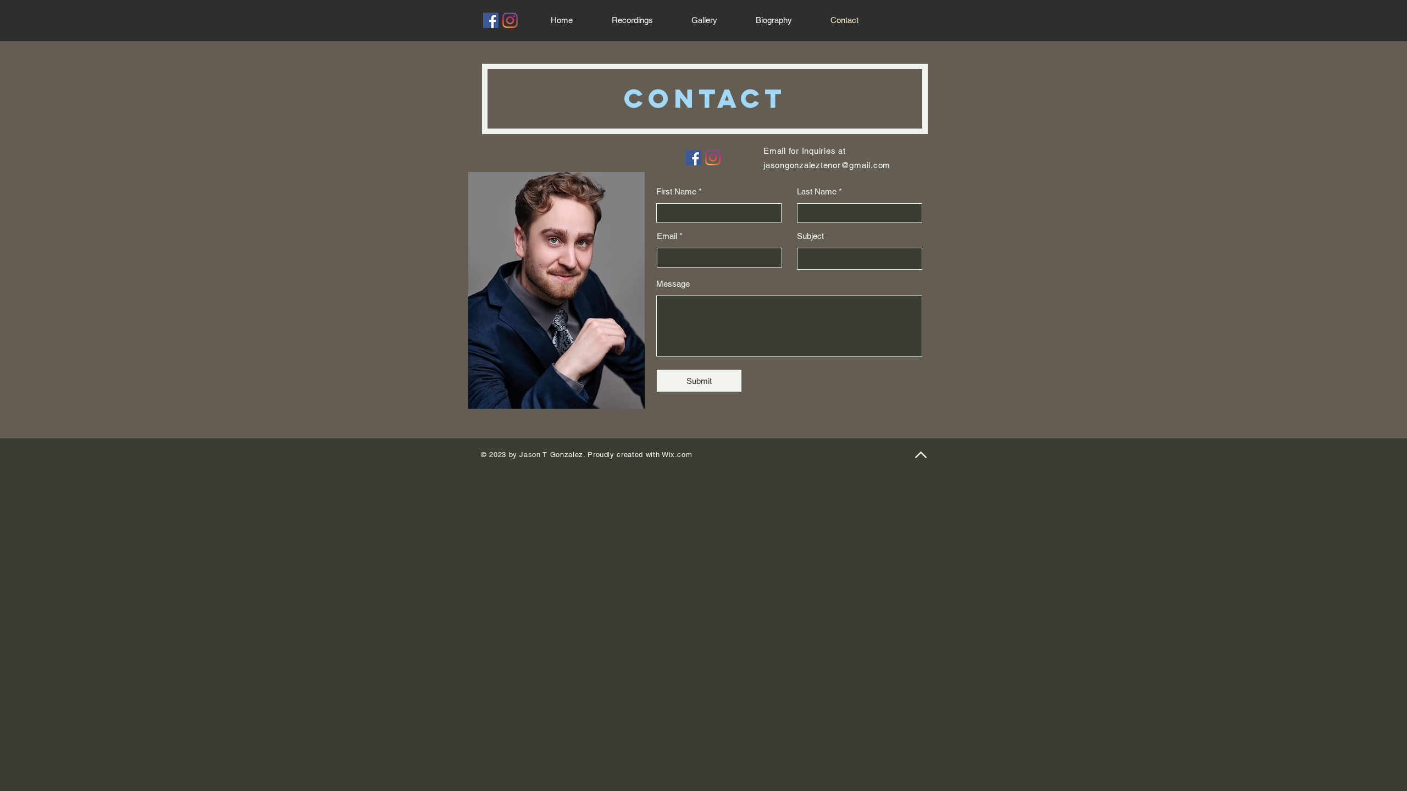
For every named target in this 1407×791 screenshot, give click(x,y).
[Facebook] (490, 20)
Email (667, 236)
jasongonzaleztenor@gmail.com (826, 165)
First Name (676, 191)
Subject (810, 236)
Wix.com (677, 454)
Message (673, 284)
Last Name (817, 191)
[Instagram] (510, 20)
